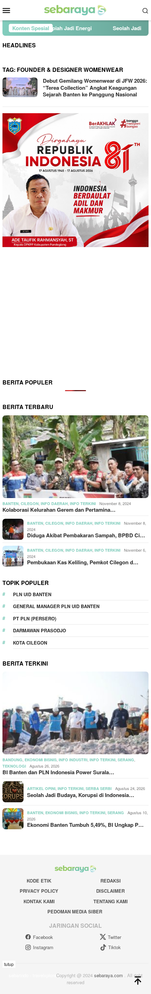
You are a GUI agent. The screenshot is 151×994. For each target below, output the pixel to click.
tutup (9, 964)
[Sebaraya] (75, 9)
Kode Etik (39, 880)
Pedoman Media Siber (74, 911)
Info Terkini (83, 503)
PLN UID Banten (32, 594)
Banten (10, 503)
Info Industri (73, 759)
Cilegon (30, 503)
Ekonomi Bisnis (41, 759)
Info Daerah (54, 503)
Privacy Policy (39, 890)
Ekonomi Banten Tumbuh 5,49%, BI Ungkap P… (85, 825)
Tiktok (114, 947)
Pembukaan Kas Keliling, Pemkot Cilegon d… (82, 562)
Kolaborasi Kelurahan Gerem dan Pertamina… (59, 509)
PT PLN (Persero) (34, 618)
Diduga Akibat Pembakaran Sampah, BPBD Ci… (86, 535)
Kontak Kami (39, 901)
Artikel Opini (41, 788)
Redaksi (110, 880)
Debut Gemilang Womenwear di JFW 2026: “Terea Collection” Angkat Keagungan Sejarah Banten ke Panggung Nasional (95, 87)
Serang (126, 759)
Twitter (114, 937)
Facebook (43, 937)
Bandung (12, 759)
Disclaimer (110, 890)
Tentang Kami (110, 901)
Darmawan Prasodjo (39, 630)
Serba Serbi (99, 788)
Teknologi (14, 766)
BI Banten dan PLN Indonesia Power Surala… (58, 772)
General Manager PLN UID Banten (56, 606)
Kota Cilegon (30, 642)
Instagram (43, 947)
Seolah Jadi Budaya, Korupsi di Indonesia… (80, 795)
